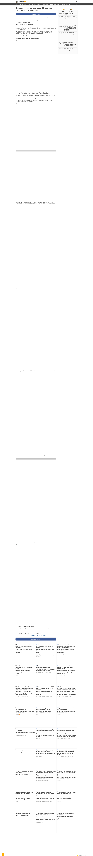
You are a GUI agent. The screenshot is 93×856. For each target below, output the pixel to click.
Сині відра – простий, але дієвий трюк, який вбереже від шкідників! (45, 669)
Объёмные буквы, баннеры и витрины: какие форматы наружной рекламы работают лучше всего (45, 777)
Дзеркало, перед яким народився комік (70, 18)
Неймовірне (24, 4)
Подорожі (68, 4)
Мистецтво (39, 4)
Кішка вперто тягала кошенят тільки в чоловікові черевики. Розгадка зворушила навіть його (24, 798)
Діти (20, 4)
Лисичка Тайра (19, 752)
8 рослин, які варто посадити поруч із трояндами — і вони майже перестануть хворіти (45, 735)
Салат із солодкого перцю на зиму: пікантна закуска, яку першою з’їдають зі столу (25, 672)
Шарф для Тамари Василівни (22, 815)
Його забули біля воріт (72, 39)
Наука (63, 4)
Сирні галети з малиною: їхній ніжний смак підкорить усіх (66, 712)
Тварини (51, 4)
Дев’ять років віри (69, 13)
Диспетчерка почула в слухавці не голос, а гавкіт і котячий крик (44, 712)
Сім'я (55, 4)
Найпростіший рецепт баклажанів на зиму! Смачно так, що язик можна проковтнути (24, 651)
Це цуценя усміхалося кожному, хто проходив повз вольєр (70, 51)
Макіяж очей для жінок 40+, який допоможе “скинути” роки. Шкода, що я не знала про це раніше (25, 693)
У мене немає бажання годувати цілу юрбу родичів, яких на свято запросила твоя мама (70, 28)
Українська (80, 855)
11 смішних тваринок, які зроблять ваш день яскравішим (25, 712)
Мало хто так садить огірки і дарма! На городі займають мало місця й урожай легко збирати (45, 819)
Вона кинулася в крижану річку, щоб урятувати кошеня (70, 45)
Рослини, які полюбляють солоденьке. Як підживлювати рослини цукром (66, 754)
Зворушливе (34, 4)
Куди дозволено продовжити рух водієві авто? (65, 817)
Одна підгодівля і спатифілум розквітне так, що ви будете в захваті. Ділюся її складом (45, 798)
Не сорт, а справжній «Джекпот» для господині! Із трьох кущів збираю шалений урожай (66, 672)
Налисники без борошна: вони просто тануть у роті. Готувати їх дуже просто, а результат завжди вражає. (66, 777)
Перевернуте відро (70, 21)
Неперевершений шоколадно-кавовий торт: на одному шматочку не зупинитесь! (66, 798)
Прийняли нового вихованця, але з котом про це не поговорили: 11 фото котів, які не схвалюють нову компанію (66, 693)
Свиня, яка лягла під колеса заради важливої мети (24, 775)
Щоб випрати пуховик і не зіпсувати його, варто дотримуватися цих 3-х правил (45, 651)
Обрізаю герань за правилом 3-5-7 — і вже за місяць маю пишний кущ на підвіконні (45, 693)
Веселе (17, 4)
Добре (47, 4)
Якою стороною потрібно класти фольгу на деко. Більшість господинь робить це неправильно (66, 651)
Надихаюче (59, 4)
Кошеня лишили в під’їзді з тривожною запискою (69, 35)
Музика (29, 4)
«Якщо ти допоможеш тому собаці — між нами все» (25, 733)
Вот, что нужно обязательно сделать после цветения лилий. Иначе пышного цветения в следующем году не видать (66, 735)
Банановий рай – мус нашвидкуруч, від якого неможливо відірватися (45, 754)
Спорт (44, 4)
